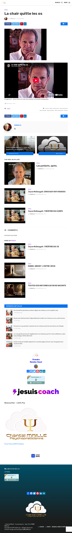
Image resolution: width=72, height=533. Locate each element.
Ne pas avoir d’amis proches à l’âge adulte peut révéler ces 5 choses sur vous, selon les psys (39, 318)
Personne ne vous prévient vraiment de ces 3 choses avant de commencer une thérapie (39, 326)
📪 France (7, 472)
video (66, 110)
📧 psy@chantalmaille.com (12, 469)
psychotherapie (59, 110)
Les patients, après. (46, 165)
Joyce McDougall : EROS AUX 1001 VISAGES (46, 192)
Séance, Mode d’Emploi (59, 527)
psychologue (51, 110)
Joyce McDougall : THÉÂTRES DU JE (43, 247)
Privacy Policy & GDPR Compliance (14, 444)
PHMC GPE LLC (27, 529)
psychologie (43, 110)
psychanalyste (64, 108)
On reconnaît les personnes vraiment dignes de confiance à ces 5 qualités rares (36, 310)
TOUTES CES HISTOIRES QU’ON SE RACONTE (47, 285)
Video (6, 9)
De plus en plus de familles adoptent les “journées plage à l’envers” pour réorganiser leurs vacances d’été (38, 342)
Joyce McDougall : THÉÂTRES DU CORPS (45, 211)
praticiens (56, 108)
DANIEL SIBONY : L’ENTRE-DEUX (41, 266)
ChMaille (13, 18)
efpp (51, 108)
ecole (47, 108)
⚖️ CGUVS (41, 527)
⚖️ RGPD (47, 527)
